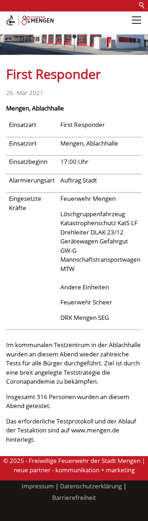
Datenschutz (83, 17)
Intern (59, 28)
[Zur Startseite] (30, 20)
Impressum (38, 486)
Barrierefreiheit (24, 28)
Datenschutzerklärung (91, 486)
